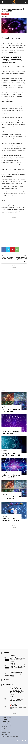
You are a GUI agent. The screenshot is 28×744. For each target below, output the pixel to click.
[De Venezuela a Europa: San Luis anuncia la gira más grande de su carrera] (5, 699)
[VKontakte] (22, 740)
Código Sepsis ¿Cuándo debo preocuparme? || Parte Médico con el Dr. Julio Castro (18, 658)
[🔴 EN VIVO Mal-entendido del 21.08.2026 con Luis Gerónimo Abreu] (5, 706)
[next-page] (5, 524)
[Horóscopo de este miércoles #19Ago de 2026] (14, 445)
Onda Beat (12, 696)
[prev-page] (2, 524)
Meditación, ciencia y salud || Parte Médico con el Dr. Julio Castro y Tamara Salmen (17, 666)
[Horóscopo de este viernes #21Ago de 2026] (14, 401)
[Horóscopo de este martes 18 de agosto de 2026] (14, 466)
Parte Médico (12, 655)
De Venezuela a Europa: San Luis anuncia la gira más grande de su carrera (17, 699)
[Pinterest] (12, 249)
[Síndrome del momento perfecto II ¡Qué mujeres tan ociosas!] (5, 673)
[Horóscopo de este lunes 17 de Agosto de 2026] (14, 488)
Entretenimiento (13, 687)
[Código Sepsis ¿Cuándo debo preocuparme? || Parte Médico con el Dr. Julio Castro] (5, 658)
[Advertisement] (14, 232)
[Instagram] (20, 740)
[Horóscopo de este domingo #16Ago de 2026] (14, 510)
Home (2, 7)
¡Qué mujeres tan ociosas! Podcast (17, 671)
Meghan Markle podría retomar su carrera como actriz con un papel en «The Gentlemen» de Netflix (17, 691)
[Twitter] (8, 249)
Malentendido (13, 704)
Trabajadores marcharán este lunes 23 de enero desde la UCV (7, 258)
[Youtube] (25, 740)
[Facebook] (3, 249)
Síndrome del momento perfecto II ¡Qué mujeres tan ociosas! (17, 674)
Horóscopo (8, 7)
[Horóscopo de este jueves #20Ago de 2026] (14, 423)
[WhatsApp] (17, 249)
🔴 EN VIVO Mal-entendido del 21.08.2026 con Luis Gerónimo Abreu (18, 707)
